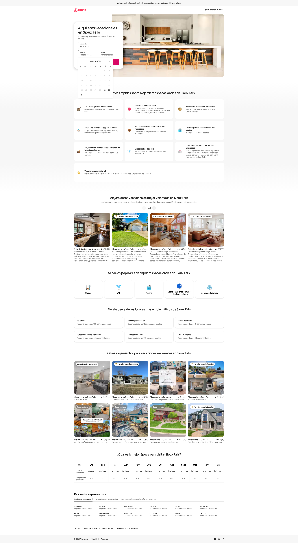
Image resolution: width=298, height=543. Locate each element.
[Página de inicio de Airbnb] (80, 9)
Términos (104, 539)
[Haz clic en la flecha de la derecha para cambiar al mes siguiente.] (109, 61)
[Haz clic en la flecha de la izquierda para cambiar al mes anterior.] (82, 61)
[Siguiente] (154, 208)
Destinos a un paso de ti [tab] (83, 499)
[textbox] (88, 54)
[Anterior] (144, 208)
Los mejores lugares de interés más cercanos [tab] (138, 499)
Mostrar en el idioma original (170, 3)
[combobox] (99, 46)
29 (105, 90)
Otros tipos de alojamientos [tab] (107, 499)
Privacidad (95, 539)
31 (82, 95)
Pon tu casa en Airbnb (213, 10)
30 (109, 90)
